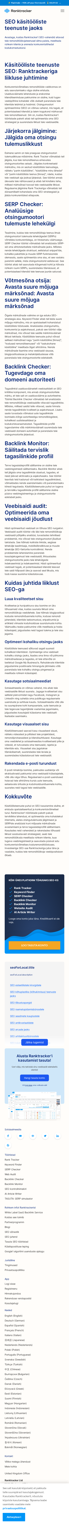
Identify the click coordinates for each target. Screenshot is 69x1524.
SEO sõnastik (12, 1231)
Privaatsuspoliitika (14, 1270)
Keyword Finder (13, 1164)
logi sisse (28, 1085)
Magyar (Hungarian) (16, 1403)
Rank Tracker (12, 1159)
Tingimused (11, 1265)
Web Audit (10, 1174)
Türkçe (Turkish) (13, 1364)
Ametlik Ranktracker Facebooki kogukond (32, 1136)
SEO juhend (11, 1236)
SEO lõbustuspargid (21, 1002)
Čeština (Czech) (13, 1379)
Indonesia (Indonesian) (17, 1408)
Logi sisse (10, 1283)
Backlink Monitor (14, 1184)
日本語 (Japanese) (15, 1340)
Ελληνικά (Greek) (14, 1388)
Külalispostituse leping (17, 1246)
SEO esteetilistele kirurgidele (25, 985)
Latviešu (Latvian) (14, 1418)
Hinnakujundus (13, 1293)
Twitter (45, 1136)
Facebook (8, 1136)
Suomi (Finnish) (13, 1398)
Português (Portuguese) (18, 1354)
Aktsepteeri (14, 1516)
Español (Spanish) (14, 1325)
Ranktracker (18, 11)
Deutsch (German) (15, 1320)
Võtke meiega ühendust (17, 1461)
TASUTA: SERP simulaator (19, 1198)
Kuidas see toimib (14, 1217)
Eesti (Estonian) (13, 1393)
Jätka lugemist (34, 1042)
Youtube (20, 1136)
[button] (62, 11)
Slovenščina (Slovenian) (18, 1432)
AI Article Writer (13, 1193)
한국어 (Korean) (13, 1442)
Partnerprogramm (14, 1222)
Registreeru (11, 1288)
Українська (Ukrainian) (17, 1437)
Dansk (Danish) (13, 1383)
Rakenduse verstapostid (18, 1298)
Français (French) (14, 1330)
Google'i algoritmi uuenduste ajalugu (24, 1251)
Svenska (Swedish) (15, 1359)
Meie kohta (11, 1466)
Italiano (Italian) (13, 1335)
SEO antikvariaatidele (21, 1022)
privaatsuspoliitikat (14, 1508)
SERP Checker (12, 1169)
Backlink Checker (14, 1179)
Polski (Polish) (12, 1349)
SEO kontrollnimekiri (15, 1188)
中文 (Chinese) (12, 1369)
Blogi (7, 1227)
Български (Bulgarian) (17, 1374)
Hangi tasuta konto (34, 1077)
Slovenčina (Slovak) (15, 1427)
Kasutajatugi (11, 1303)
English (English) (13, 1315)
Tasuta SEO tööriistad (16, 1241)
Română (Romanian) (16, 1422)
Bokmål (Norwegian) (16, 1447)
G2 (8, 1145)
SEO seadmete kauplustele (25, 1016)
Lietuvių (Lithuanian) (16, 1413)
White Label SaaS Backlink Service (24, 1212)
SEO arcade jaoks (19, 1029)
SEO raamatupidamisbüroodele (27, 1009)
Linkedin (57, 1136)
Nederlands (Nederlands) (18, 1344)
